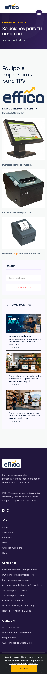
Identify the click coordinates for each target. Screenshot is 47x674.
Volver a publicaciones (13, 40)
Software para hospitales (15, 590)
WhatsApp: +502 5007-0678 (16, 632)
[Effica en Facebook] (4, 510)
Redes (5, 542)
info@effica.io (9, 637)
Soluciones (7, 532)
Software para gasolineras (16, 580)
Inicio (5, 527)
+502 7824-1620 (10, 627)
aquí (16, 253)
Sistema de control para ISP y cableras (22, 585)
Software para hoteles (13, 595)
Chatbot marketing (12, 547)
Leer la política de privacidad (23, 663)
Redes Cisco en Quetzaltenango (18, 605)
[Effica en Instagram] (8, 510)
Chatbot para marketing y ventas (19, 569)
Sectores (7, 537)
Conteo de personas (12, 600)
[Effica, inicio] (12, 6)
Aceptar (24, 668)
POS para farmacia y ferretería (18, 574)
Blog (4, 553)
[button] (39, 13)
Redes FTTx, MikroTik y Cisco (16, 610)
